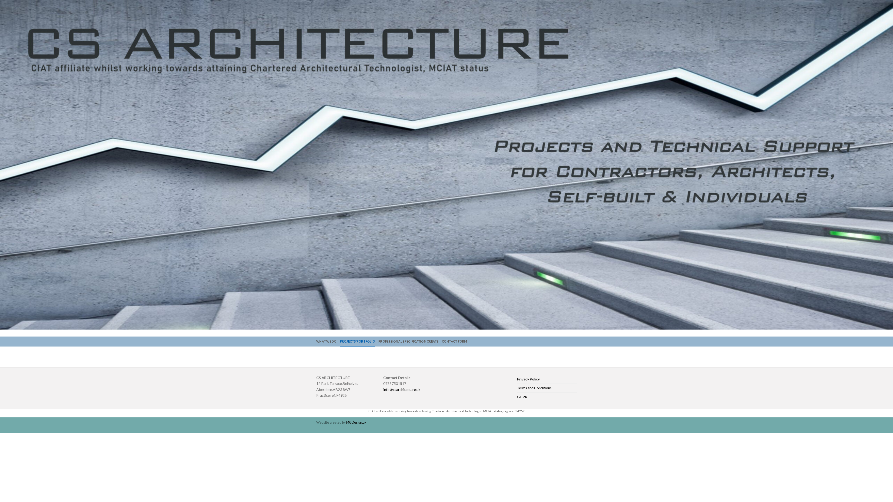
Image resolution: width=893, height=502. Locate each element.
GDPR (522, 397)
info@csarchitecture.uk (401, 389)
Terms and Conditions (534, 388)
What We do (326, 341)
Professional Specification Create (408, 341)
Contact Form (454, 341)
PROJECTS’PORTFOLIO (357, 341)
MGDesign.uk (356, 422)
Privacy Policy (528, 379)
